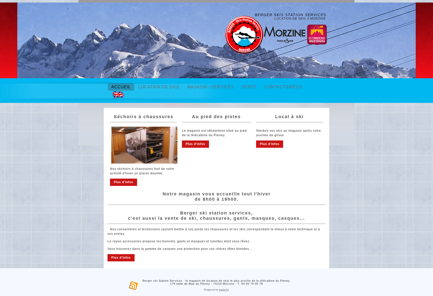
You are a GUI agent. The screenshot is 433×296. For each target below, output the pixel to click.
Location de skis (159, 87)
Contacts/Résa (283, 87)
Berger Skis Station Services (290, 15)
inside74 (224, 289)
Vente (249, 87)
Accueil (121, 87)
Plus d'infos (123, 182)
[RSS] (134, 286)
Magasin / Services (210, 87)
